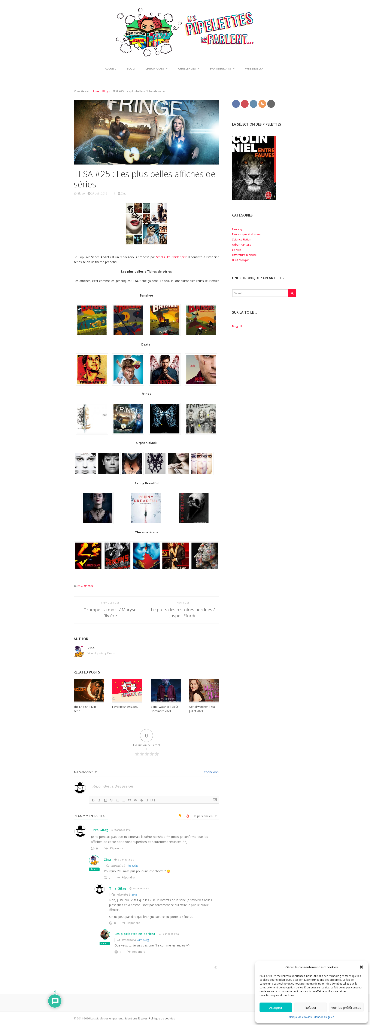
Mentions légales (324, 1017)
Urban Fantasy (241, 244)
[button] (361, 967)
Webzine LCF (254, 68)
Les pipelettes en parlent (135, 934)
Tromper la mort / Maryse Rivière (110, 613)
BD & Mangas (240, 260)
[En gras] (93, 800)
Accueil (110, 68)
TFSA (90, 586)
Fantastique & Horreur (246, 234)
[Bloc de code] (135, 800)
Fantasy (237, 229)
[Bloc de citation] (129, 800)
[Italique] (99, 800)
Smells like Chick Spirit (171, 257)
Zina (107, 859)
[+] (153, 799)
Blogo (106, 91)
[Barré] (111, 800)
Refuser (310, 1007)
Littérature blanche (244, 255)
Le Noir (236, 250)
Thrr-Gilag (100, 830)
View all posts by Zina (101, 653)
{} (146, 799)
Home (95, 91)
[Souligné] (105, 800)
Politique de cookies (299, 1017)
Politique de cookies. (162, 1018)
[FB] (236, 103)
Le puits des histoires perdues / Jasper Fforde (183, 613)
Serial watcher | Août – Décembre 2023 (165, 709)
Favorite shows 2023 (125, 707)
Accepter (275, 1007)
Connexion (211, 772)
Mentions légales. (136, 1018)
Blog (131, 68)
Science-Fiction (241, 239)
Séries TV (81, 586)
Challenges (187, 68)
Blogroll (237, 326)
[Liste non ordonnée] (123, 800)
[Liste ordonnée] (117, 800)
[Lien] (141, 800)
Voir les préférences (346, 1007)
